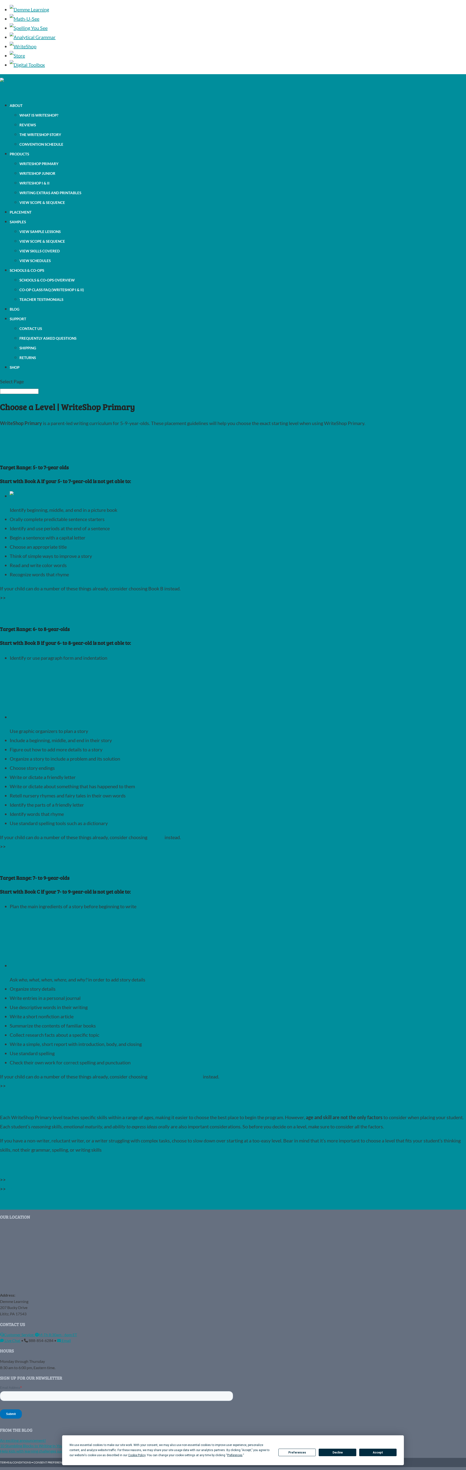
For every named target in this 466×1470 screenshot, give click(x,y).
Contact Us (30, 328)
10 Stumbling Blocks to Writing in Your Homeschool (43, 1445)
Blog (14, 309)
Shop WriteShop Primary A (36, 598)
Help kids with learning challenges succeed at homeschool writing (54, 1451)
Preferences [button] (234, 1455)
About (16, 105)
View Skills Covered (39, 251)
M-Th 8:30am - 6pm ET (58, 1334)
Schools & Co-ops (27, 270)
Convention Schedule (41, 144)
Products (19, 154)
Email (66, 1340)
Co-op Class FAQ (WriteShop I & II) (51, 290)
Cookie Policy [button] (136, 1455)
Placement (21, 212)
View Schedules (35, 260)
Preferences (297, 1452)
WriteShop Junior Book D (175, 1076)
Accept (378, 1452)
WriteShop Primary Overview (39, 1179)
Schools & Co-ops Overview (47, 280)
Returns (27, 357)
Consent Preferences (50, 1462)
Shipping (27, 348)
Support (18, 319)
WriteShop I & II (34, 183)
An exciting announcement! (23, 1440)
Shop (14, 367)
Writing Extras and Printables (50, 193)
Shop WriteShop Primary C (36, 1086)
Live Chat (12, 1340)
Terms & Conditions (15, 1462)
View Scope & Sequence (42, 202)
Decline (338, 1452)
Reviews (27, 125)
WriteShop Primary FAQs (34, 1189)
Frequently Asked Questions (47, 338)
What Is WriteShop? (38, 115)
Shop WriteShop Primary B (36, 846)
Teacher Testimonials (41, 299)
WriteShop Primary (38, 163)
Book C (156, 837)
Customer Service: (19, 1334)
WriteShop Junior (37, 173)
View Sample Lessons (40, 231)
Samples (18, 222)
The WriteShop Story (40, 134)
